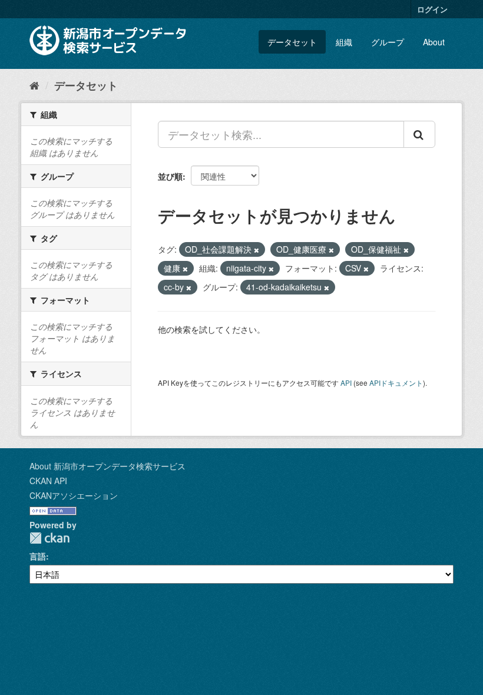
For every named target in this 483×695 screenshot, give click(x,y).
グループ (387, 42)
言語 (37, 556)
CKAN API (48, 480)
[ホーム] (34, 84)
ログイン (432, 9)
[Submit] (419, 134)
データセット (292, 42)
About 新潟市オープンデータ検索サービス (107, 466)
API (346, 383)
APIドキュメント (396, 383)
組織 (344, 42)
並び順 (170, 176)
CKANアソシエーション (73, 495)
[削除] (256, 249)
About (434, 42)
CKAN (49, 538)
